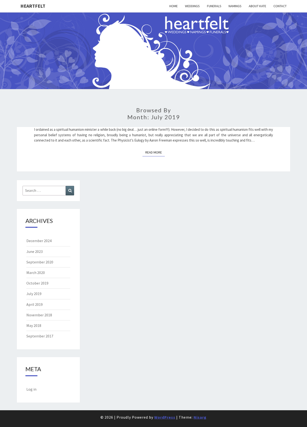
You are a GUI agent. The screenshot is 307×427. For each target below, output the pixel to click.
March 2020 (35, 272)
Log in (31, 389)
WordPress (164, 417)
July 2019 (33, 293)
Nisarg (200, 417)
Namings (235, 6)
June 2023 (34, 251)
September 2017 (39, 336)
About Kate (257, 6)
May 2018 (33, 325)
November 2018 (39, 315)
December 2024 (39, 240)
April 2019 (34, 304)
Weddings (192, 6)
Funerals (214, 6)
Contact (280, 6)
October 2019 (37, 283)
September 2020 (39, 262)
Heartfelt (32, 6)
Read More (155, 152)
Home (173, 6)
